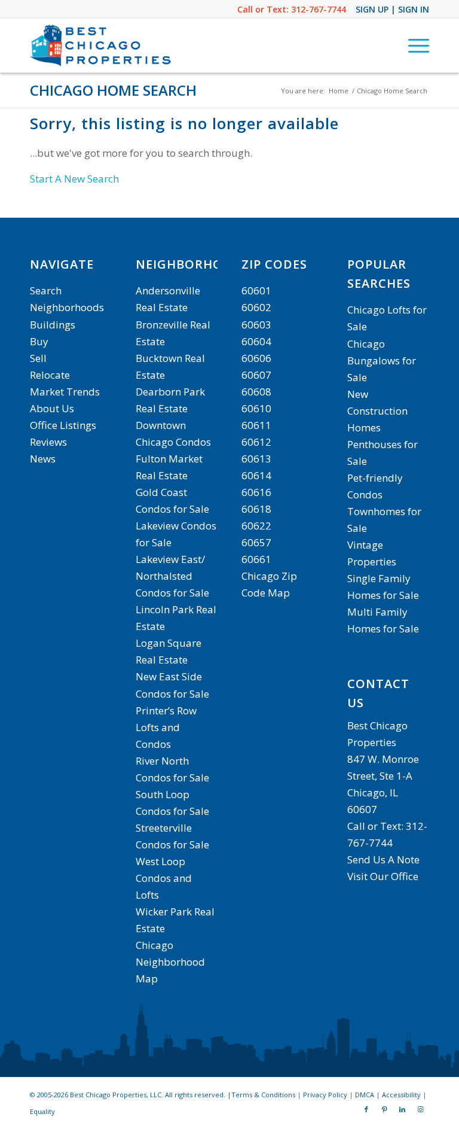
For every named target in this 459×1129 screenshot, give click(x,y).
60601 (256, 290)
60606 (256, 358)
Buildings (52, 324)
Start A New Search (74, 178)
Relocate (50, 375)
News (43, 458)
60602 (256, 307)
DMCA (364, 1094)
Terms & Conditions (263, 1094)
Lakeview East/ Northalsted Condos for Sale (172, 576)
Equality (42, 1111)
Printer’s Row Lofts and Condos (166, 727)
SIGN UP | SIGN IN (392, 9)
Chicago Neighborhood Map (170, 961)
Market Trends (65, 391)
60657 (256, 542)
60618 (256, 509)
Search (46, 290)
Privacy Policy (325, 1094)
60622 (256, 525)
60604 (256, 341)
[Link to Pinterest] (384, 1109)
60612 (256, 442)
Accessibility (401, 1094)
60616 (256, 492)
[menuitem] (412, 45)
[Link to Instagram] (420, 1109)
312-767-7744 (318, 9)
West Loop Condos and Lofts (164, 878)
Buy (39, 341)
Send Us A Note (383, 859)
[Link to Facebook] (366, 1109)
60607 (256, 375)
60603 (256, 324)
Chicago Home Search (113, 90)
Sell (38, 358)
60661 (256, 559)
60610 (256, 408)
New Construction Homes (377, 410)
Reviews (48, 442)
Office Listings (63, 425)
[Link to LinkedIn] (402, 1109)
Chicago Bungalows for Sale (381, 360)
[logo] (102, 45)
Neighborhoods (67, 307)
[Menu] (412, 45)
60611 (256, 425)
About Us (52, 408)
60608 (256, 391)
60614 (256, 475)
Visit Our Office (382, 876)
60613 (256, 458)
